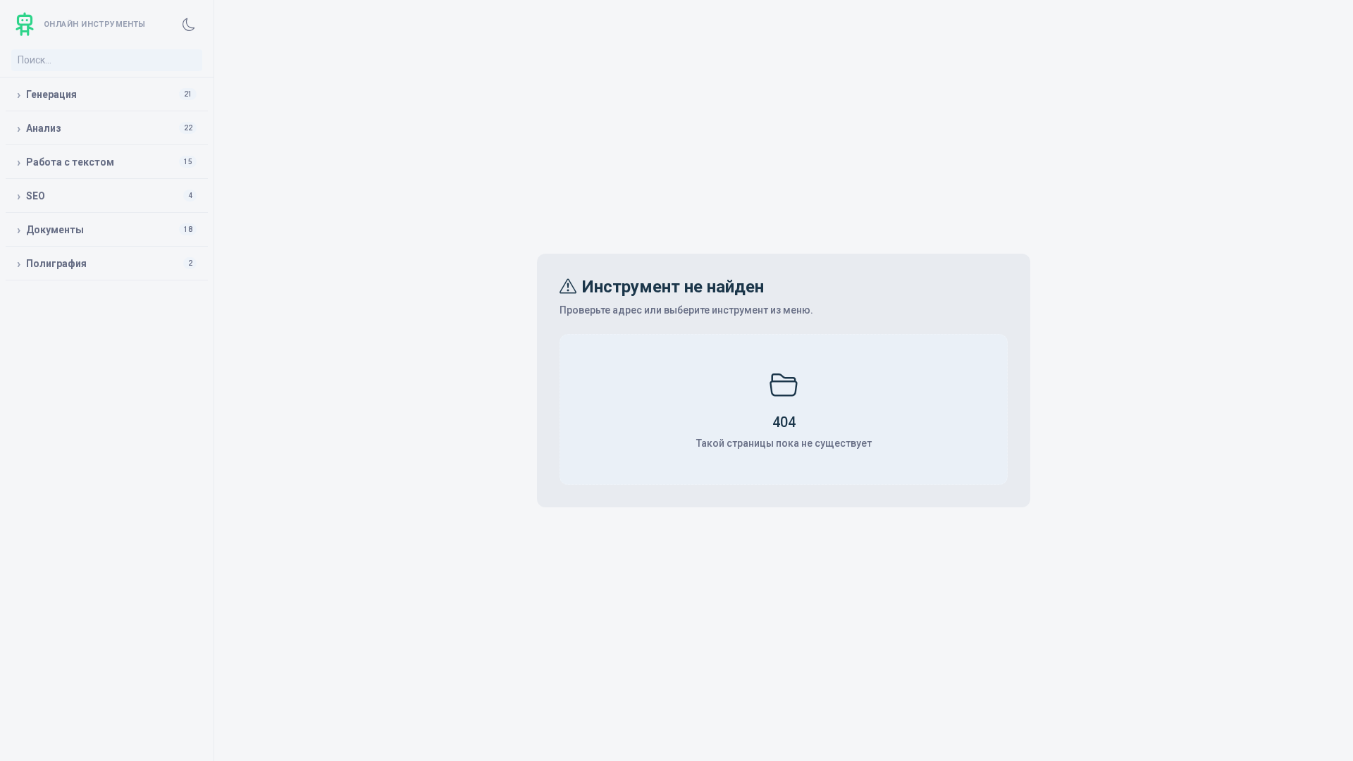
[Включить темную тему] (188, 24)
